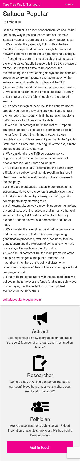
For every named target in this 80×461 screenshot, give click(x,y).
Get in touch (40, 447)
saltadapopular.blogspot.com (22, 299)
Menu (69, 4)
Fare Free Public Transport (21, 4)
